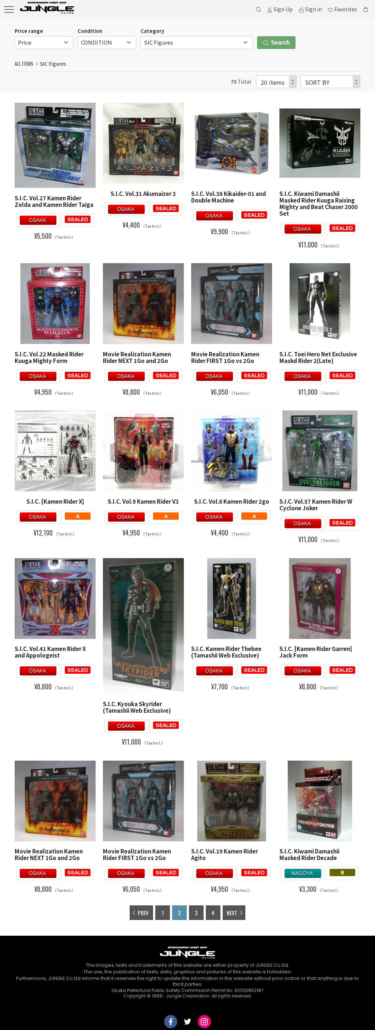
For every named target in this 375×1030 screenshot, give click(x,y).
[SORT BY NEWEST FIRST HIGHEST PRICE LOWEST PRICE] (330, 81)
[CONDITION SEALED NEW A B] (107, 42)
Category (152, 30)
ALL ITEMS (24, 63)
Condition (90, 30)
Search (280, 42)
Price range (29, 30)
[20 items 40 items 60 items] (276, 81)
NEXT (232, 913)
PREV (143, 913)
